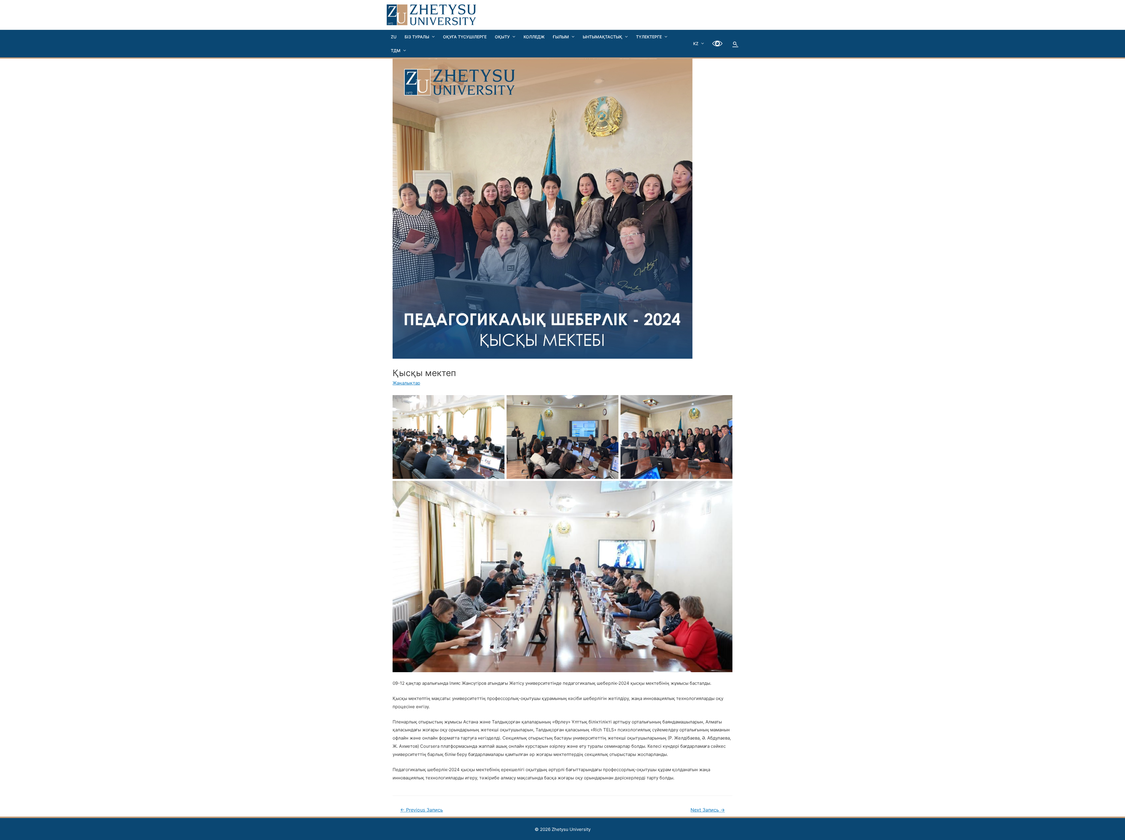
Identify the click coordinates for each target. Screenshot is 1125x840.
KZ (695, 43)
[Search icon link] (735, 44)
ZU (393, 36)
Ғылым (561, 36)
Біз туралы (417, 36)
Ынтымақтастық (602, 36)
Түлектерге (649, 36)
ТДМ (395, 50)
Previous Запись (421, 810)
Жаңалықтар (406, 383)
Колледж (534, 36)
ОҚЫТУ (502, 36)
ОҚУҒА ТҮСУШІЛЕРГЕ (465, 36)
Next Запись (708, 810)
